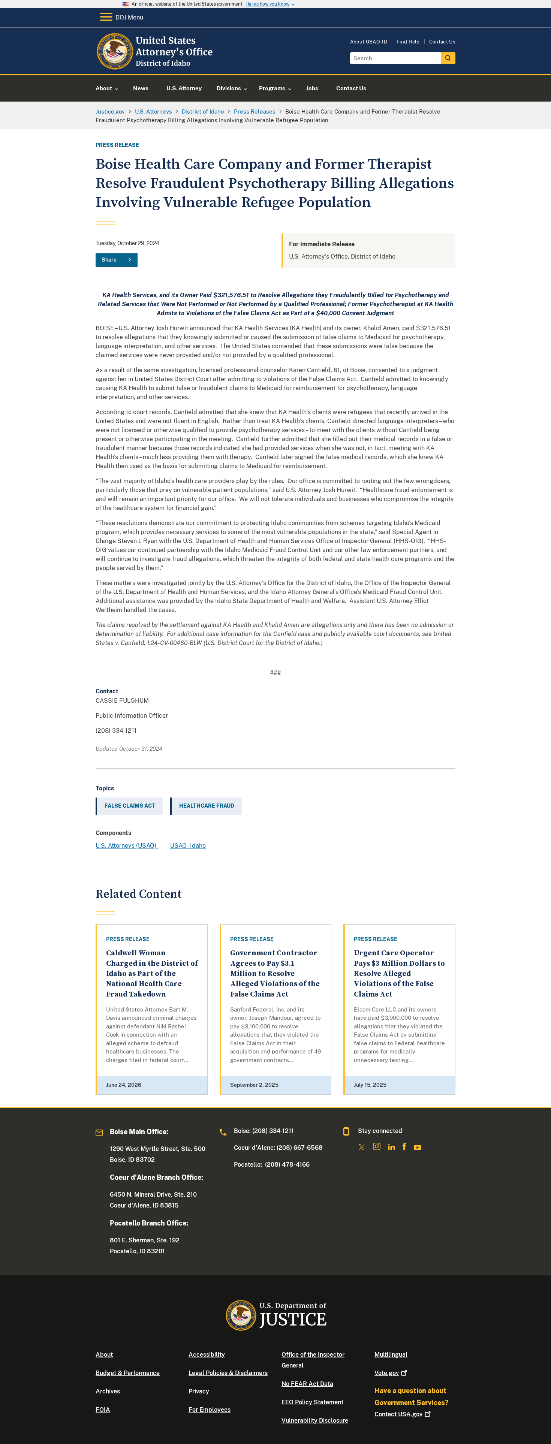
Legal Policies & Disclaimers (228, 1373)
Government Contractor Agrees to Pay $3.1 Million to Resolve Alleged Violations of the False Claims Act (275, 974)
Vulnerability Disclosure (314, 1420)
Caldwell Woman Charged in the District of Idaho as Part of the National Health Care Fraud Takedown (152, 974)
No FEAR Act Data (307, 1383)
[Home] (156, 65)
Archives (108, 1391)
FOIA (103, 1409)
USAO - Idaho (188, 845)
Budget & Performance (128, 1373)
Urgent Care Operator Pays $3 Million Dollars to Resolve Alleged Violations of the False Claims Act (399, 974)
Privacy (199, 1391)
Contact (398, 1414)
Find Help (408, 42)
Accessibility (207, 1354)
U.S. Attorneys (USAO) (127, 845)
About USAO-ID (368, 42)
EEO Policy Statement (312, 1402)
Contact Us (442, 42)
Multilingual (390, 1354)
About (104, 1354)
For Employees (210, 1409)
